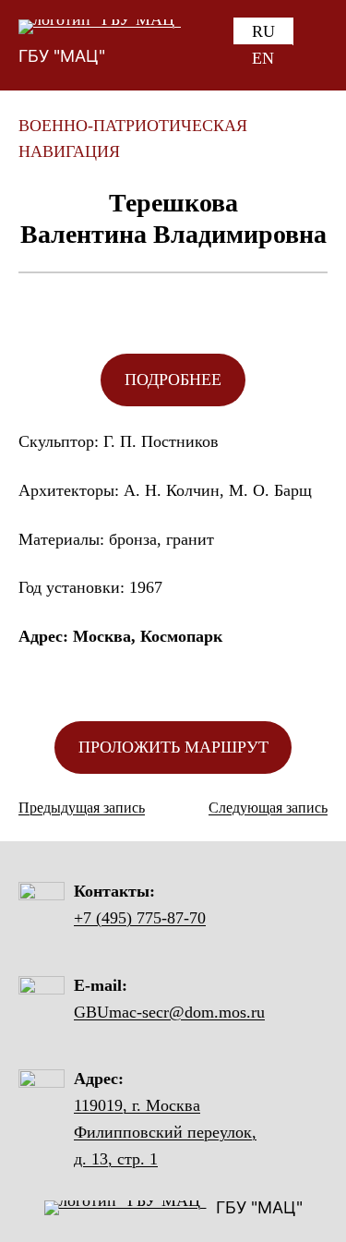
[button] (173, 380)
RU (263, 31)
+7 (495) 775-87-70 (140, 918)
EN (263, 58)
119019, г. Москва (137, 1105)
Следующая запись (268, 807)
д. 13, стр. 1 (116, 1159)
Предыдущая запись (81, 807)
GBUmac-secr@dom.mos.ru (169, 1012)
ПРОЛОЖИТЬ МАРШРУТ (173, 747)
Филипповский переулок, (165, 1132)
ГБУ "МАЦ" (61, 56)
